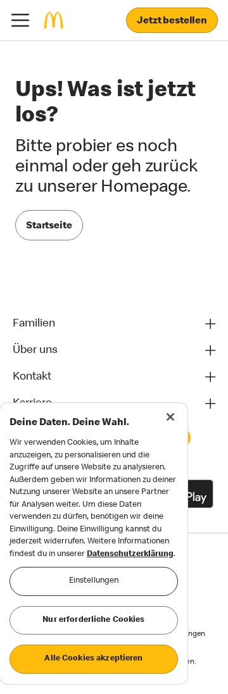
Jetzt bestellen (172, 21)
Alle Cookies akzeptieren (93, 659)
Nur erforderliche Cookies (93, 620)
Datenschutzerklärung (130, 554)
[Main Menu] (20, 20)
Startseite (49, 226)
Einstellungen (94, 581)
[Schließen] (170, 417)
